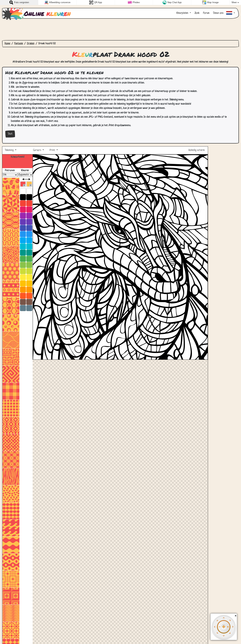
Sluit (10, 133)
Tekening (9, 150)
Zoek (197, 13)
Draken (30, 43)
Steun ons (217, 13)
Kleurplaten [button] (182, 13)
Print (52, 150)
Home (7, 43)
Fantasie (18, 43)
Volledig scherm (196, 150)
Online (47, 13)
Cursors (37, 150)
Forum (205, 13)
